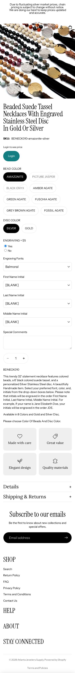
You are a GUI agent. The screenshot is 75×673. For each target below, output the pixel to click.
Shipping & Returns (24, 497)
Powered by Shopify (55, 659)
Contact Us (10, 600)
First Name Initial (13, 277)
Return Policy (11, 575)
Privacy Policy (11, 588)
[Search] (13, 27)
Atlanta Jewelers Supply (30, 659)
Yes (10, 246)
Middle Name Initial (15, 313)
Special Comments (15, 332)
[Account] (61, 27)
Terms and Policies (37, 667)
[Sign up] (66, 537)
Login (11, 156)
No (9, 250)
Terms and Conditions (17, 594)
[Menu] (4, 27)
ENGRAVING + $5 (14, 240)
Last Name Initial (13, 295)
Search (7, 569)
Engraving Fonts (13, 258)
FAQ (6, 581)
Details (11, 487)
